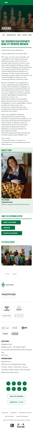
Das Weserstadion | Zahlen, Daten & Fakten (15, 369)
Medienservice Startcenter (10, 372)
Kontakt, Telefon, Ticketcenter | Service (14, 367)
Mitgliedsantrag (6, 344)
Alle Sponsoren (6, 361)
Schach (7, 274)
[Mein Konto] (30, 2)
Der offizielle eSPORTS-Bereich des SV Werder (16, 349)
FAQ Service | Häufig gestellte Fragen (13, 364)
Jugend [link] (14, 274)
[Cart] (26, 2)
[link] (8, 294)
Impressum (5, 412)
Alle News (4, 355)
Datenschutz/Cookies (25, 412)
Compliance (13, 412)
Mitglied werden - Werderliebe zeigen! (13, 347)
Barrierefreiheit (9, 416)
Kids (2, 352)
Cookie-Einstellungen (22, 416)
